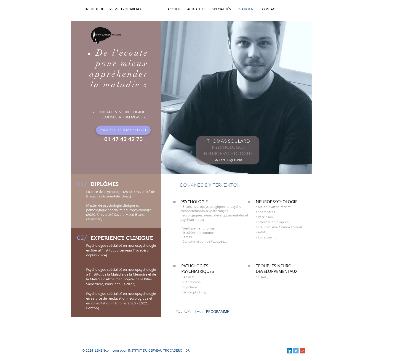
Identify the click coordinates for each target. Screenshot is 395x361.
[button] (123, 130)
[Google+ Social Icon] (302, 350)
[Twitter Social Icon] (296, 350)
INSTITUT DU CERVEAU (113, 9)
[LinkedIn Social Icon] (289, 350)
